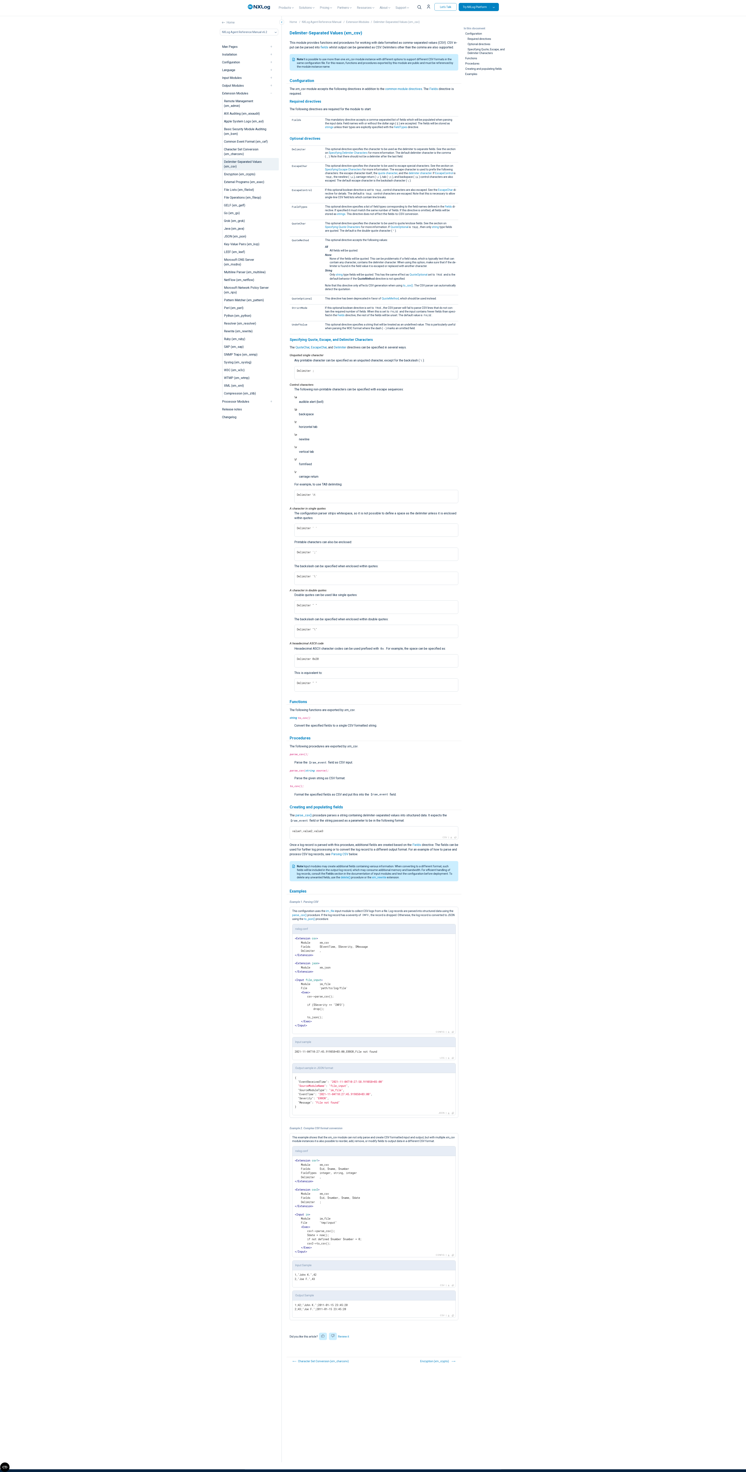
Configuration (231, 62)
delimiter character (420, 173)
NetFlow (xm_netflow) (239, 280)
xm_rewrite (379, 877)
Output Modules (233, 85)
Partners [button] (343, 8)
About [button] (384, 8)
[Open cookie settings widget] (5, 1467)
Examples (471, 74)
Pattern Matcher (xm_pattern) (244, 300)
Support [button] (401, 8)
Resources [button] (364, 8)
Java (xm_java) (234, 228)
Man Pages (230, 47)
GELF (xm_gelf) (234, 205)
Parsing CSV (339, 854)
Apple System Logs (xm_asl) (244, 121)
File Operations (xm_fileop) (242, 197)
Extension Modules (235, 93)
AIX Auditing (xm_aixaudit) (242, 113)
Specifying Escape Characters (343, 169)
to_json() (309, 919)
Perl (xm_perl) (233, 308)
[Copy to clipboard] (455, 837)
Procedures (472, 63)
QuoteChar (302, 347)
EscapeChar (445, 189)
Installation (229, 54)
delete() (345, 877)
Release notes (232, 409)
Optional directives (479, 44)
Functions (471, 58)
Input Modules (232, 78)
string (435, 227)
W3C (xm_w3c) (234, 370)
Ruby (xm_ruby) (234, 339)
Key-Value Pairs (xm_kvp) (241, 244)
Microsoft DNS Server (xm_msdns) (239, 262)
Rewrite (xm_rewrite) (238, 331)
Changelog (229, 417)
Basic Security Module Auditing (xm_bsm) (245, 131)
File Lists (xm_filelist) (239, 190)
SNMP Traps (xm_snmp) (240, 354)
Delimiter (340, 347)
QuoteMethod (390, 298)
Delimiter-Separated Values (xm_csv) (243, 164)
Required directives (479, 38)
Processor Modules (235, 401)
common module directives (403, 89)
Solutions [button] (305, 8)
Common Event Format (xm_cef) (246, 141)
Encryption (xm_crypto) (239, 174)
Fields (433, 89)
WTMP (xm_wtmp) (236, 378)
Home (231, 22)
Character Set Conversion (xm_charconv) (241, 151)
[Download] (451, 837)
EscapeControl (444, 173)
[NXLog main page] (259, 6)
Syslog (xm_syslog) (237, 362)
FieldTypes (400, 127)
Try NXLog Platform (475, 7)
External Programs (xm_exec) (244, 182)
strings (329, 127)
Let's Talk (445, 7)
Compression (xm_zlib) (240, 393)
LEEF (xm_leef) (234, 252)
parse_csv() (303, 815)
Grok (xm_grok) (234, 221)
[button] (429, 7)
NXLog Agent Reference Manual (321, 22)
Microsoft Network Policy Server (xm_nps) (246, 290)
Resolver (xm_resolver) (240, 323)
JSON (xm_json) (235, 236)
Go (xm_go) (232, 213)
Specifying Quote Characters (342, 227)
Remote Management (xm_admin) (238, 103)
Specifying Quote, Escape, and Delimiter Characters (486, 51)
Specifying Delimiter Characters (348, 152)
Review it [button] (343, 1336)
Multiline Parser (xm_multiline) (245, 272)
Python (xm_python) (237, 316)
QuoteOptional (399, 227)
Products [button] (285, 8)
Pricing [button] (324, 8)
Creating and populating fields (483, 68)
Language (228, 70)
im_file (330, 911)
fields (324, 47)
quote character (387, 173)
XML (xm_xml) (234, 385)
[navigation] (273, 47)
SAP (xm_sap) (234, 347)
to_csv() (408, 285)
